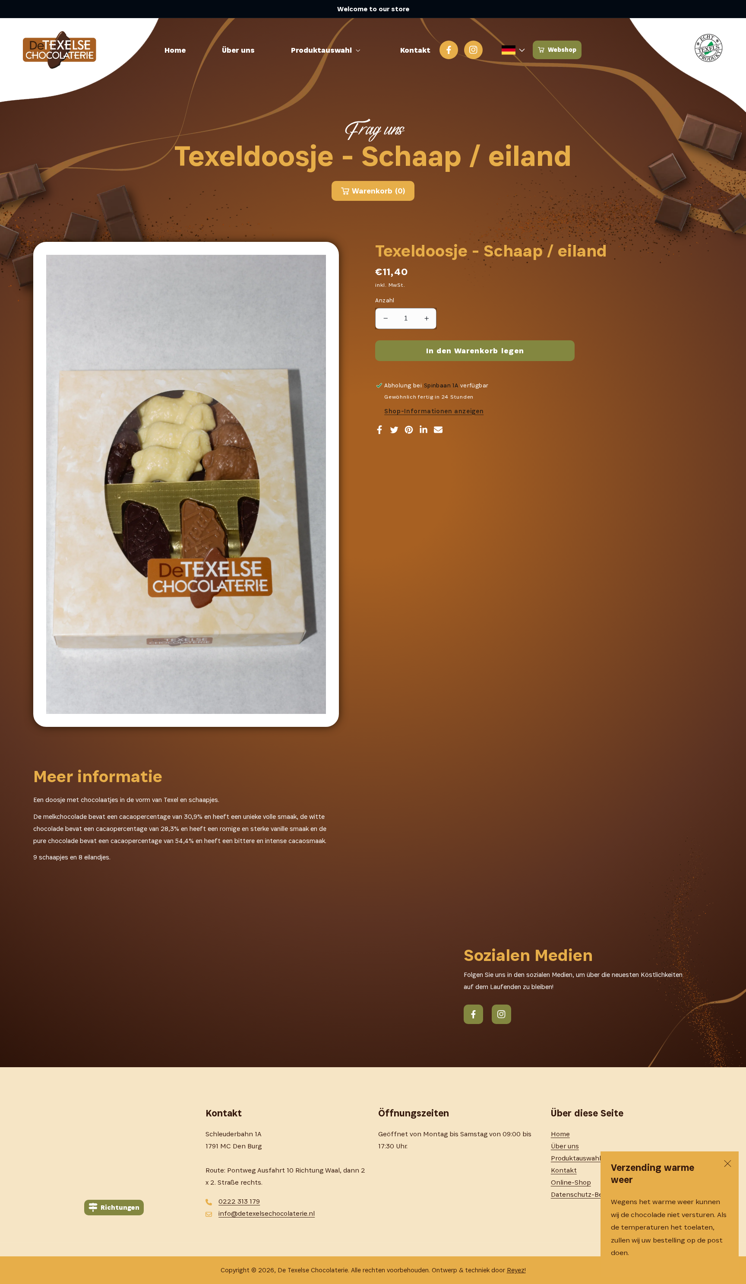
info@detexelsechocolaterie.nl (266, 1213)
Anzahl (385, 300)
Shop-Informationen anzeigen (434, 411)
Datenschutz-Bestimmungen (596, 1194)
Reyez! (516, 1270)
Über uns (565, 1146)
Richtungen (120, 1207)
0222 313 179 (239, 1201)
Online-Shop (571, 1182)
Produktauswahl (576, 1158)
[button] (327, 50)
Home (560, 1133)
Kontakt (564, 1170)
